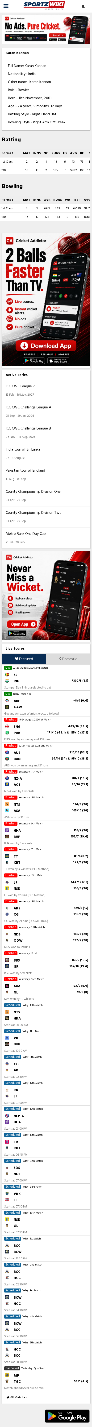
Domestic (69, 659)
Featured (25, 659)
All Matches (18, 1397)
